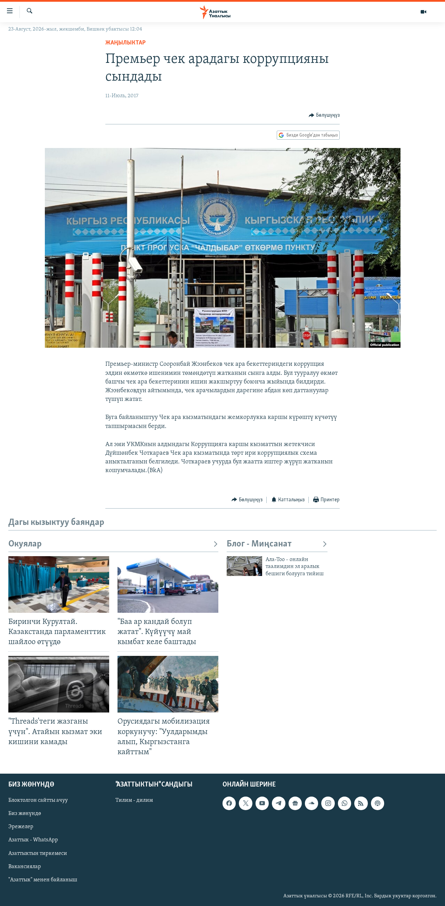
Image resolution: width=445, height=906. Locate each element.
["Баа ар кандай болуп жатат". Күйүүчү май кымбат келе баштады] (168, 584)
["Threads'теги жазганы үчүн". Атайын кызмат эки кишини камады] (58, 684)
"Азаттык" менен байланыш (42, 880)
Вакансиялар (24, 867)
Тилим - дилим (134, 800)
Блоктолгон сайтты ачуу (38, 800)
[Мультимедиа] (423, 12)
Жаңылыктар (125, 43)
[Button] (324, 115)
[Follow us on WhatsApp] (344, 803)
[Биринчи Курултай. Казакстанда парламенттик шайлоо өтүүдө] (58, 584)
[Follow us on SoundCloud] (311, 803)
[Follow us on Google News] (295, 803)
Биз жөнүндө (24, 813)
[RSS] (360, 803)
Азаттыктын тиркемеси (37, 853)
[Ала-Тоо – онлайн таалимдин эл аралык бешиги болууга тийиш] (244, 566)
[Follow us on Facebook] (229, 803)
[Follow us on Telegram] (278, 803)
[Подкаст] (377, 803)
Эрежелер (20, 827)
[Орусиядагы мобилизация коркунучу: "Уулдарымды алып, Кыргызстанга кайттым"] (168, 684)
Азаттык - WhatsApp (33, 840)
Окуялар (25, 544)
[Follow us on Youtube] (262, 803)
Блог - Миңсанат (259, 544)
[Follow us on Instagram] (327, 803)
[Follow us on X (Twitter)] (245, 803)
